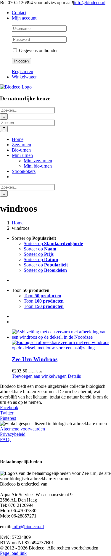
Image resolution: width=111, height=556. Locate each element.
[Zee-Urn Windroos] (61, 340)
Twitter (6, 412)
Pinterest (8, 418)
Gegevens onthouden (38, 50)
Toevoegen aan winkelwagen (39, 376)
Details (74, 376)
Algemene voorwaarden (22, 428)
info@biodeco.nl (89, 2)
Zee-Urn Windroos (34, 359)
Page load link (13, 553)
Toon (42, 295)
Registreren (22, 71)
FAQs (5, 439)
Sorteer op (53, 243)
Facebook (9, 407)
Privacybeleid (12, 434)
